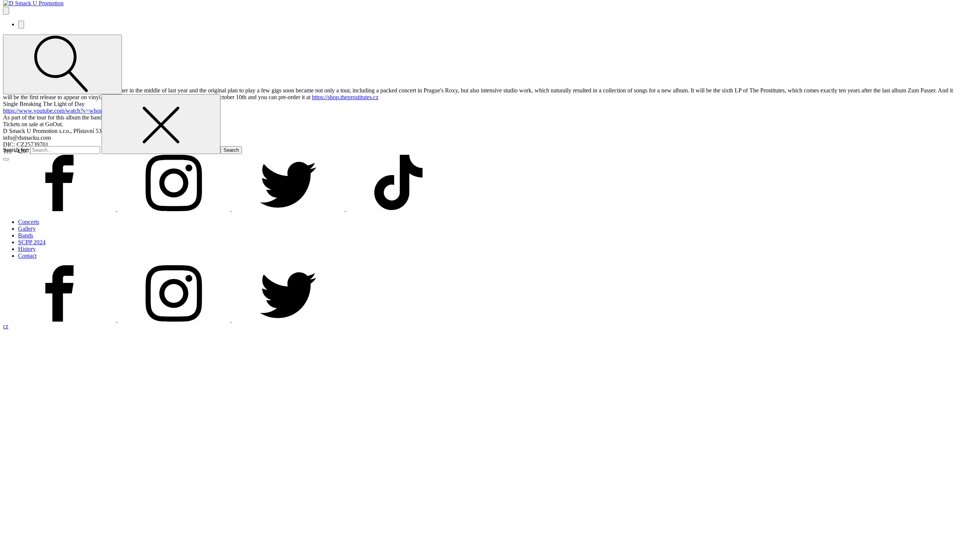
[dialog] (481, 271)
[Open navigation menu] (6, 11)
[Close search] (161, 124)
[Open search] (62, 64)
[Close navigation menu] (21, 25)
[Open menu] (6, 159)
